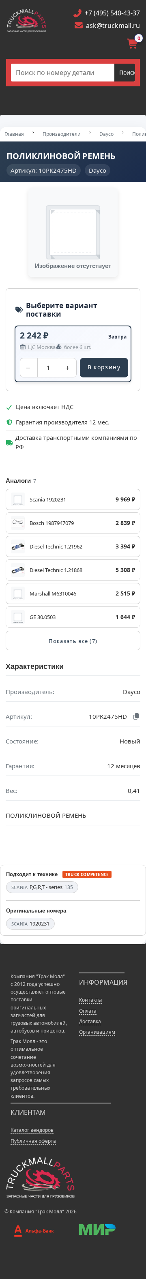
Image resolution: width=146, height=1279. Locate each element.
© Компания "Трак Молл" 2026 (40, 1211)
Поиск (127, 72)
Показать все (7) (73, 641)
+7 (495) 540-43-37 (112, 13)
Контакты (90, 999)
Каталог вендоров (32, 1130)
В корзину (104, 367)
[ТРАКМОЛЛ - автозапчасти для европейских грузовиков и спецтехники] (39, 1177)
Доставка (90, 1021)
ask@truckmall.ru (113, 25)
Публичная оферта (33, 1141)
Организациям (97, 1031)
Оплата (88, 1010)
